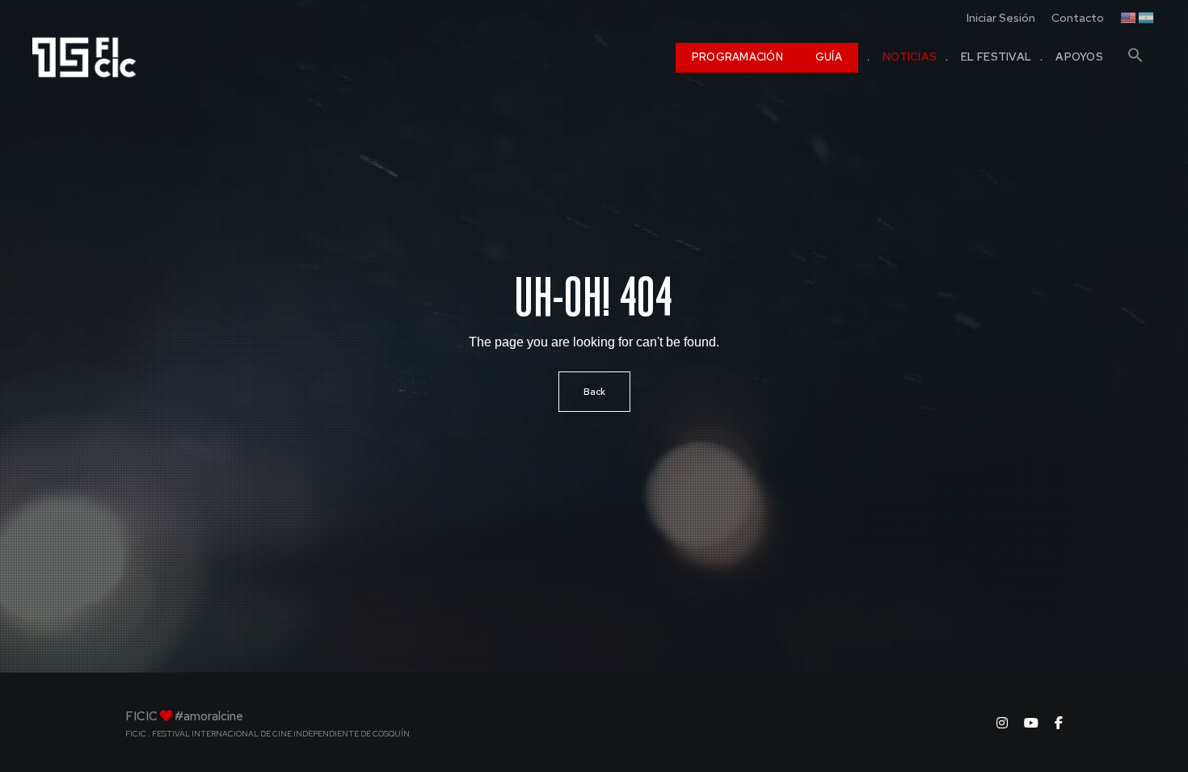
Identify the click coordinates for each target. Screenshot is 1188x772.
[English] (1129, 16)
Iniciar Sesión (1001, 17)
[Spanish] (1147, 16)
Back (594, 391)
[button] (1135, 48)
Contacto (1077, 17)
